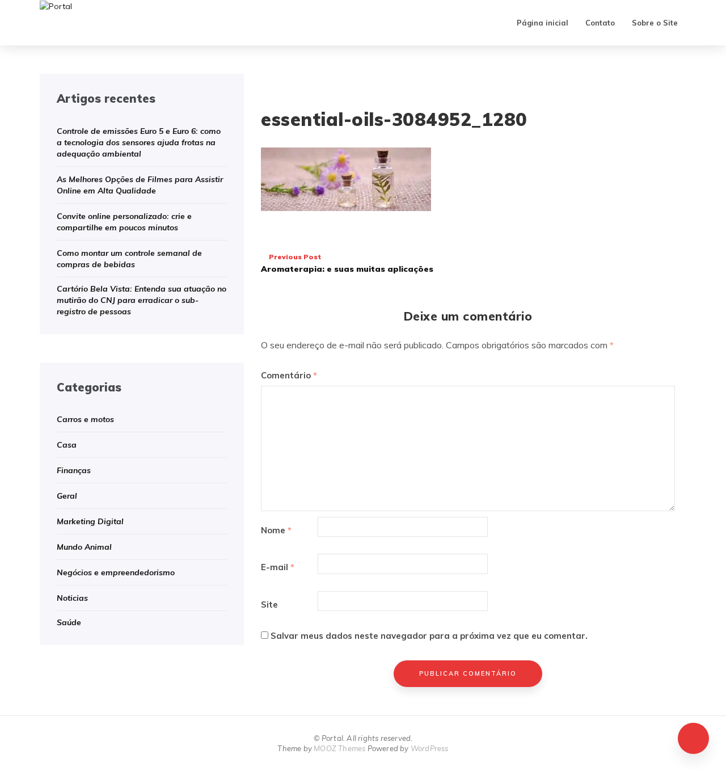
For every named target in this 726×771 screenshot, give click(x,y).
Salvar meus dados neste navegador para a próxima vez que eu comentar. (429, 635)
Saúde (69, 622)
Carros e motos (85, 419)
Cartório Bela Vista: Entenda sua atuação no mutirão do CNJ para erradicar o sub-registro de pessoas (141, 300)
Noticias (72, 598)
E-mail (277, 567)
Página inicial (542, 22)
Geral (67, 496)
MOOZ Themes (339, 748)
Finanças (74, 470)
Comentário (289, 375)
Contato (600, 22)
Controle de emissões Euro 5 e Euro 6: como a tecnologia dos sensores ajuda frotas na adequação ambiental (139, 142)
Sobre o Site (655, 22)
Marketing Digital (90, 521)
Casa (67, 445)
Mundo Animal (84, 547)
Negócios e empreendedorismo (116, 572)
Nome (276, 530)
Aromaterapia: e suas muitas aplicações (347, 263)
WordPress (430, 748)
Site (269, 604)
